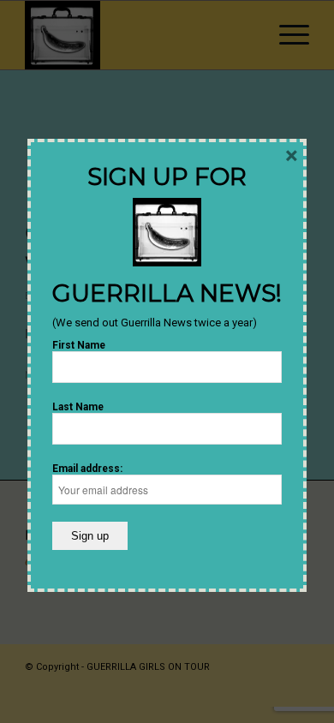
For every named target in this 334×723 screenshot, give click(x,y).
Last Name (78, 407)
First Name (78, 345)
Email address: (87, 469)
